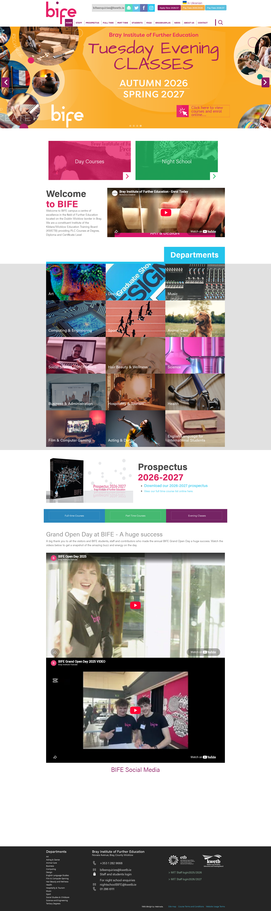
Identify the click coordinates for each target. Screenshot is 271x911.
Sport (112, 330)
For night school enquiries (117, 880)
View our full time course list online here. (168, 491)
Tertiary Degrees (53, 903)
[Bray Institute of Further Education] (61, 13)
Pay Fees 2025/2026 (193, 7)
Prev (5, 82)
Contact (203, 22)
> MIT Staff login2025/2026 (185, 872)
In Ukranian (194, 3)
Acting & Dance (121, 440)
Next (265, 82)
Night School (177, 161)
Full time (108, 22)
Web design (147, 906)
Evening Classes (197, 515)
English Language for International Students (186, 438)
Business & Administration (70, 403)
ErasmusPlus (162, 22)
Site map (172, 906)
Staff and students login (116, 874)
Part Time (122, 22)
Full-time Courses (74, 515)
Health (173, 403)
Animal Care (178, 330)
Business (50, 866)
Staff (79, 22)
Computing (51, 869)
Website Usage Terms (215, 906)
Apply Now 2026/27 (169, 7)
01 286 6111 (107, 889)
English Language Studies (57, 875)
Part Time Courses (135, 515)
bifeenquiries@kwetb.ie (115, 869)
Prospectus (92, 22)
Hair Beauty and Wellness (57, 881)
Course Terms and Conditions (191, 906)
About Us (189, 22)
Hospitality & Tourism (126, 403)
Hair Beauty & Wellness (128, 367)
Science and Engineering (57, 900)
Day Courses (89, 161)
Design (114, 293)
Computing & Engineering (70, 330)
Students (137, 22)
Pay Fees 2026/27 (215, 7)
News (177, 22)
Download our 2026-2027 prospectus (176, 485)
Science (174, 367)
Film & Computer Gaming (69, 440)
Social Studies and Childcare (72, 367)
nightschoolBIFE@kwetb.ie (118, 884)
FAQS (149, 22)
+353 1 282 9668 (111, 863)
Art (51, 293)
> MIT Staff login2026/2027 (185, 879)
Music (173, 293)
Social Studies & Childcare (57, 897)
